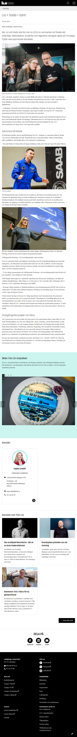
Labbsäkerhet (44, 695)
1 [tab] (3, 375)
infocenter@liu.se (11, 665)
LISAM (6, 717)
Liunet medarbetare (10, 710)
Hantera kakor (44, 717)
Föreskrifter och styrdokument (49, 702)
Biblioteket (43, 680)
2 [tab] (5, 375)
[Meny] (74, 3)
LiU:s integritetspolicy (47, 713)
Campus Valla (8, 684)
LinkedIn (46, 670)
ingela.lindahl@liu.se (13, 491)
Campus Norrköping (10, 691)
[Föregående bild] (2, 404)
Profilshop (43, 698)
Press (41, 691)
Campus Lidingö (9, 695)
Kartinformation (9, 680)
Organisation (44, 687)
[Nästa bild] (74, 404)
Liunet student (8, 714)
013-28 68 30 (11, 495)
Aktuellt (6, 8)
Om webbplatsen (45, 709)
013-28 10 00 (10, 668)
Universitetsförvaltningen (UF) (16, 477)
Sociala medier (44, 724)
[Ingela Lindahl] (19, 500)
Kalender (42, 684)
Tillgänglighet (44, 720)
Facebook (46, 662)
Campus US (8, 687)
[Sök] (68, 3)
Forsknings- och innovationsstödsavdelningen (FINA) (16, 483)
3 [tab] (8, 375)
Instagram (46, 666)
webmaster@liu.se (45, 730)
